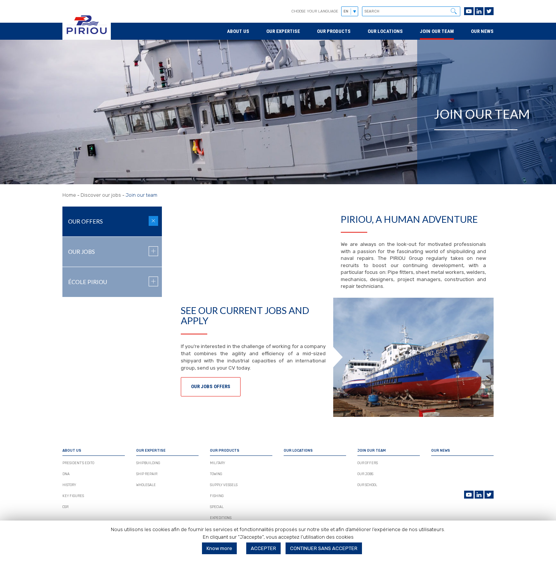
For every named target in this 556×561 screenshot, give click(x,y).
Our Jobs (365, 474)
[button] (453, 11)
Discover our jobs (101, 195)
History (69, 485)
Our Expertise (283, 31)
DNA (66, 474)
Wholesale (146, 485)
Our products (334, 31)
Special (217, 507)
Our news (482, 31)
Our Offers (367, 463)
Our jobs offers (210, 386)
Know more (219, 548)
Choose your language (315, 11)
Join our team (437, 31)
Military (217, 463)
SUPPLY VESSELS (224, 485)
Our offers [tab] (85, 221)
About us (238, 31)
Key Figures (73, 496)
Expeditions (220, 518)
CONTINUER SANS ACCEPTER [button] (323, 548)
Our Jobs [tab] (81, 251)
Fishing (217, 496)
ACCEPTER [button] (263, 548)
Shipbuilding (148, 463)
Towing (216, 474)
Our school (367, 485)
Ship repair (146, 474)
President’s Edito (78, 463)
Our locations (385, 31)
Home (69, 195)
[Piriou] (86, 36)
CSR (65, 507)
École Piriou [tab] (88, 281)
